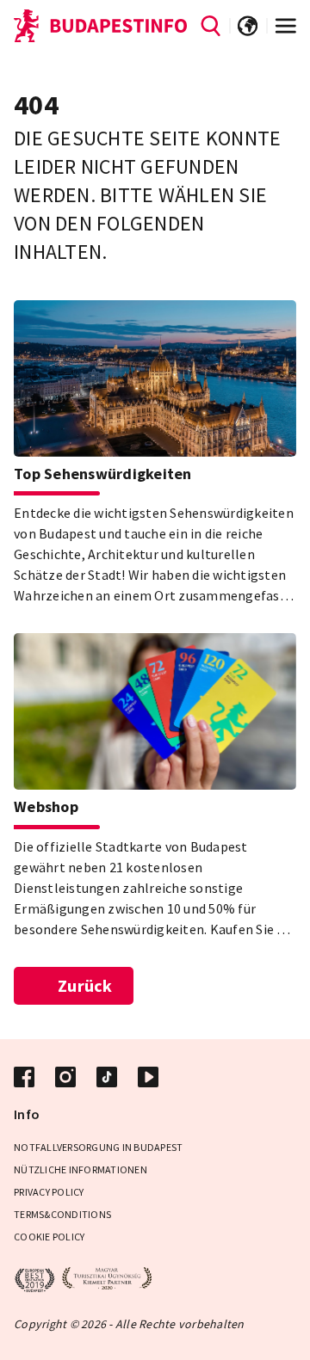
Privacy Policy (49, 1191)
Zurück (85, 985)
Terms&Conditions (62, 1214)
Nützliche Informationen (80, 1169)
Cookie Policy (49, 1236)
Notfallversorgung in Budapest (98, 1147)
